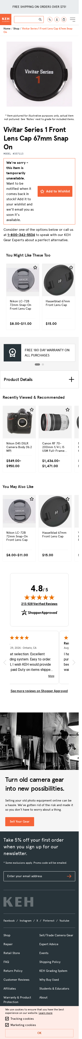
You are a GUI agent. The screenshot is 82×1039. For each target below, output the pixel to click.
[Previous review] (5, 662)
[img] (39, 597)
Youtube (64, 920)
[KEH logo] (18, 902)
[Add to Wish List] (35, 267)
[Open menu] (72, 19)
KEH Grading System (53, 971)
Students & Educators (54, 988)
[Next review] (74, 662)
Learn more (45, 1013)
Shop (16, 28)
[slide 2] (43, 364)
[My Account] (56, 19)
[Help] (49, 19)
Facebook (9, 920)
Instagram (25, 920)
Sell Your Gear (20, 821)
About (43, 997)
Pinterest (48, 920)
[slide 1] (37, 364)
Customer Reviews (16, 980)
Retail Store (11, 953)
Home (6, 28)
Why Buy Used (49, 980)
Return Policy (12, 971)
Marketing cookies (23, 1025)
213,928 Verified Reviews (39, 604)
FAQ (6, 962)
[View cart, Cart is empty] (63, 19)
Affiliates (9, 988)
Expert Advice (48, 944)
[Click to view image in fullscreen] (39, 74)
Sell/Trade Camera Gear (56, 935)
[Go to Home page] (5, 19)
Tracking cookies (22, 1019)
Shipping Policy (49, 962)
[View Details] (22, 289)
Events (43, 953)
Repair (8, 944)
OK (39, 1033)
